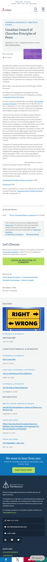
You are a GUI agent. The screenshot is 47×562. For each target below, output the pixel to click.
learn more (9, 225)
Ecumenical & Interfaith (16, 22)
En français (6, 184)
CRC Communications (12, 45)
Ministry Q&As (19, 2)
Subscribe (13, 3)
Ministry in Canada (27, 280)
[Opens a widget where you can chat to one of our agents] (37, 558)
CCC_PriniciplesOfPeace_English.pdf (23, 215)
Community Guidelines (10, 252)
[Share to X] (18, 559)
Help (27, 3)
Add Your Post (23, 470)
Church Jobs (27, 2)
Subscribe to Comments (15, 234)
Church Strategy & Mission (12, 277)
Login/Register (33, 3)
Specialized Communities (11, 280)
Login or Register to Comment (23, 261)
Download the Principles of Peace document (18, 180)
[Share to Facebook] (6, 559)
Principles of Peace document (14, 97)
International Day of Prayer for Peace (30, 191)
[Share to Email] (29, 559)
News (23, 3)
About (19, 3)
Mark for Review (33, 234)
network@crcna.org (9, 512)
